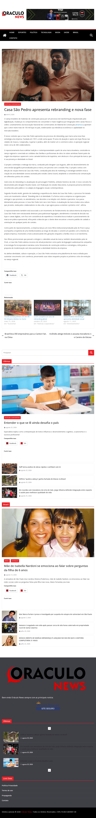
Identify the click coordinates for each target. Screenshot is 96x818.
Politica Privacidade (10, 785)
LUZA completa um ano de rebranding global (44, 317)
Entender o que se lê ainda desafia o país (31, 423)
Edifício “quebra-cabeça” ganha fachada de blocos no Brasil (42, 479)
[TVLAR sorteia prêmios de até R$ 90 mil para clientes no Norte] (17, 307)
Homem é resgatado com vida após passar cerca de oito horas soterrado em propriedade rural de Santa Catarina (54, 626)
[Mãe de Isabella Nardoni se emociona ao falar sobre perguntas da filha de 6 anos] (48, 533)
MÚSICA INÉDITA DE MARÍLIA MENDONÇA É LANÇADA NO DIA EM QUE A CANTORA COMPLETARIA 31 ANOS (51, 639)
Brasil (75, 32)
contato (13, 38)
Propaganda (7, 795)
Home (11, 32)
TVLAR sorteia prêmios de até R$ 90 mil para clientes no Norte (16, 317)
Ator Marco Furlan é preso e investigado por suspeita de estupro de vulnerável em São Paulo (55, 614)
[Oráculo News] (4, 35)
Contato (5, 800)
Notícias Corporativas (12, 104)
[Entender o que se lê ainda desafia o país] (48, 389)
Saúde (66, 32)
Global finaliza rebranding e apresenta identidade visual (74, 317)
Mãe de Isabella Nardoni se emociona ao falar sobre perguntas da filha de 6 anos (46, 568)
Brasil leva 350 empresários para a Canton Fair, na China (25, 336)
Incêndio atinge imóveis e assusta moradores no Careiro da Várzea (70, 336)
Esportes (22, 32)
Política (33, 32)
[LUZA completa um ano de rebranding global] (47, 307)
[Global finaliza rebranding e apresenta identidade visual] (77, 307)
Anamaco (79, 125)
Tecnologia (46, 32)
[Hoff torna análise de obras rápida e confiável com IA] (9, 468)
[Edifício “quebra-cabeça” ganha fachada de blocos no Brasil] (9, 480)
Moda (57, 32)
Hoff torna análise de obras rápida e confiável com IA (40, 467)
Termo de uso (7, 790)
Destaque (15, 561)
